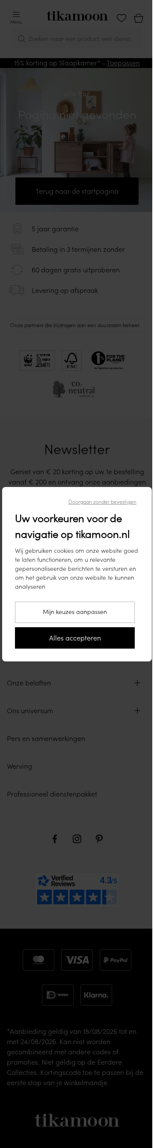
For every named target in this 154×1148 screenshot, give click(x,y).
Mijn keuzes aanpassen (75, 612)
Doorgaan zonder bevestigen (102, 502)
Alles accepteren (75, 638)
